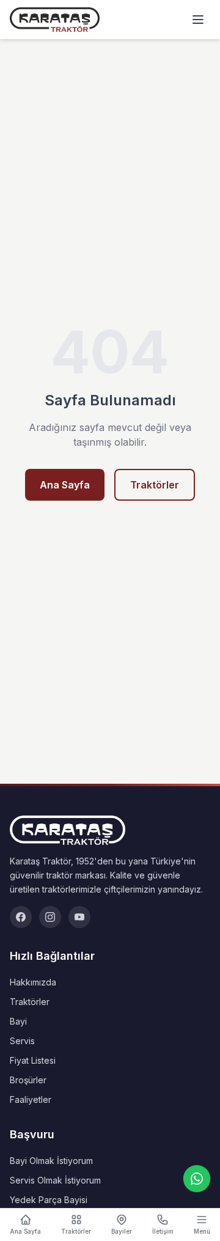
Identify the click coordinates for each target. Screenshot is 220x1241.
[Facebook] (21, 917)
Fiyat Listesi (33, 1060)
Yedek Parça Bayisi (48, 1200)
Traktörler (154, 485)
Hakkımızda (33, 982)
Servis (22, 1041)
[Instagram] (50, 917)
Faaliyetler (30, 1099)
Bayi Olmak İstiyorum (51, 1160)
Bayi (18, 1021)
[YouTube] (79, 917)
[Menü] (198, 19)
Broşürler (28, 1080)
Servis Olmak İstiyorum (55, 1180)
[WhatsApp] (196, 1178)
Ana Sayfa (65, 485)
